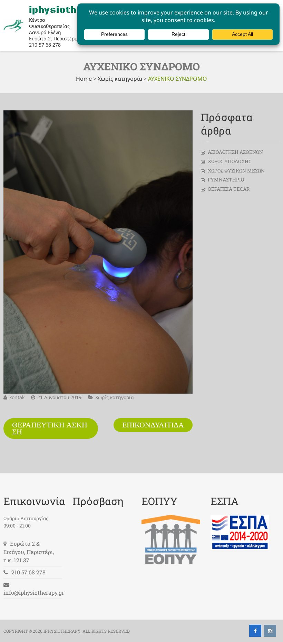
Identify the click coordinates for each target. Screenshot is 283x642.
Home (84, 78)
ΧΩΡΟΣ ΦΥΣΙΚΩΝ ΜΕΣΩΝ (236, 170)
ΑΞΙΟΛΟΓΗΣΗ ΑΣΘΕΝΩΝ (235, 152)
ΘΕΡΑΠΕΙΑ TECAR (229, 189)
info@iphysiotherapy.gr (33, 592)
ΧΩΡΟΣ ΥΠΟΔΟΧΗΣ (229, 161)
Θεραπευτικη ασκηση (49, 428)
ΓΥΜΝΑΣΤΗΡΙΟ (226, 179)
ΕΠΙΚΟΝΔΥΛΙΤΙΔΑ (153, 425)
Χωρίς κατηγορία (120, 78)
